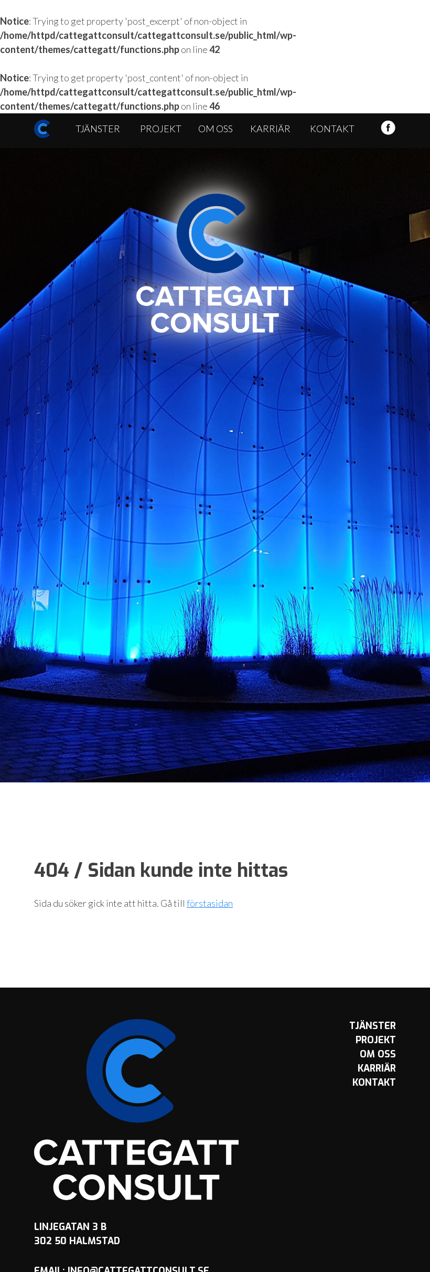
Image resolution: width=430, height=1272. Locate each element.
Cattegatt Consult (215, 263)
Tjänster (98, 128)
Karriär (270, 128)
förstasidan (210, 903)
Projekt (160, 128)
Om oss (215, 128)
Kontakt (332, 128)
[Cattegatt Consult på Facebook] (388, 131)
